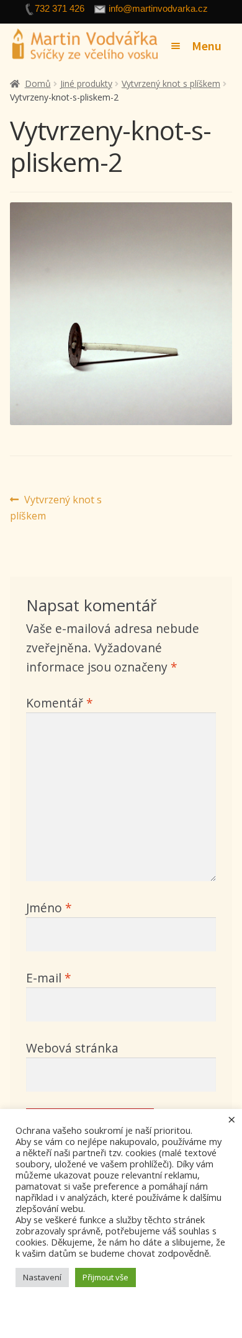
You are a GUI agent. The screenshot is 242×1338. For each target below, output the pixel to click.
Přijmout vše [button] (105, 1277)
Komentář (59, 702)
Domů (38, 83)
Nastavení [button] (42, 1277)
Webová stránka (72, 1047)
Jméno (49, 907)
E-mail (48, 977)
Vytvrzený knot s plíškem (171, 83)
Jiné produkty (86, 83)
